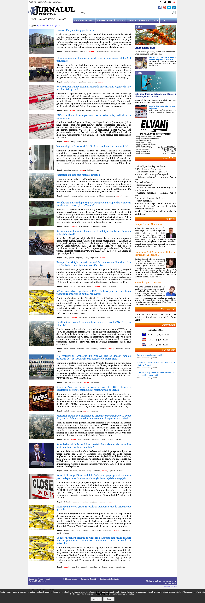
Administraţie (80, 21)
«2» (43, 26)
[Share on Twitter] (169, 8)
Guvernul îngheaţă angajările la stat (75, 30)
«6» (60, 26)
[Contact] (169, 2)
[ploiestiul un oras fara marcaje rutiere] (41, 198)
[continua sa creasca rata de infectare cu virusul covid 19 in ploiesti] (41, 345)
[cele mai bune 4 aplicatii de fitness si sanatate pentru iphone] (155, 91)
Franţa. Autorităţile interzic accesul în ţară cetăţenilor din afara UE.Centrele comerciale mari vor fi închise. (93, 264)
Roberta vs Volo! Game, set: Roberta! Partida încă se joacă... (155, 253)
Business (101, 21)
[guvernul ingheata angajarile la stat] (41, 53)
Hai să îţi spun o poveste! (148, 282)
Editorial (170, 218)
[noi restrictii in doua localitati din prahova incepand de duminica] (41, 169)
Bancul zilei (168, 158)
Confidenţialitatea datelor (109, 579)
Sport (92, 21)
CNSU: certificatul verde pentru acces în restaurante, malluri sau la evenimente (93, 116)
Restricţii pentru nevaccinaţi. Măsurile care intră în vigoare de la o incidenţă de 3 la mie (93, 88)
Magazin (132, 21)
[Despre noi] (165, 2)
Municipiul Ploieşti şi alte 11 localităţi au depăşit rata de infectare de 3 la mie (93, 508)
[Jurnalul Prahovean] (160, 2)
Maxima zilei (168, 309)
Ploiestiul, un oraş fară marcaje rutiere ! (78, 174)
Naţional (121, 21)
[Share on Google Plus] (164, 8)
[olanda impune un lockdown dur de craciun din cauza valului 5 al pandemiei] (41, 81)
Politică (111, 21)
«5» (55, 26)
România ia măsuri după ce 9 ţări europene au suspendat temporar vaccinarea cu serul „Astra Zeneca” (93, 204)
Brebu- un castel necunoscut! (149, 356)
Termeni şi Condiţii (88, 579)
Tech (163, 21)
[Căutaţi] (173, 13)
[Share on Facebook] (159, 8)
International (145, 21)
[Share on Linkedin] (174, 8)
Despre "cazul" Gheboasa (148, 224)
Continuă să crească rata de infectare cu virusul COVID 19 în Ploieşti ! (93, 323)
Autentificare (170, 583)
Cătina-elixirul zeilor (145, 47)
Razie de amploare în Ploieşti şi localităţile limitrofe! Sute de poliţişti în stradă (93, 232)
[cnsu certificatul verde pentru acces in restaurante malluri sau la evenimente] (41, 138)
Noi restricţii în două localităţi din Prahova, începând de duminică (92, 146)
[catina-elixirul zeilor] (155, 45)
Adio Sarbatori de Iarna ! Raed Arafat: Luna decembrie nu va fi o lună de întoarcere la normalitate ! (93, 445)
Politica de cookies (70, 579)
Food (156, 21)
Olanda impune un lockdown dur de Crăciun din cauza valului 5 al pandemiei (93, 59)
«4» (51, 26)
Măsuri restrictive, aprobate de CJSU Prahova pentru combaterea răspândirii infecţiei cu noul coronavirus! (93, 292)
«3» (47, 26)
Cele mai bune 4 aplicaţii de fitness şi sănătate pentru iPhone (155, 95)
